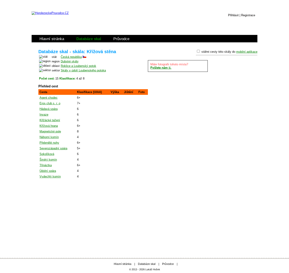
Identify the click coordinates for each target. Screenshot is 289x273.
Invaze (44, 114)
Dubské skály (70, 61)
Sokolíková (47, 154)
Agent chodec (49, 97)
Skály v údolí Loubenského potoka (83, 70)
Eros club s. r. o (50, 103)
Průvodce (121, 39)
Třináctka (46, 165)
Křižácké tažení (50, 120)
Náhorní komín (49, 137)
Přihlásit (233, 15)
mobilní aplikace (246, 51)
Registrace (248, 15)
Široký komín (48, 159)
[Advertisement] (144, 217)
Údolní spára (48, 171)
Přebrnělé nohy (49, 142)
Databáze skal (88, 39)
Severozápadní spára (53, 148)
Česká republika (71, 57)
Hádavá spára (49, 109)
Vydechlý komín (50, 176)
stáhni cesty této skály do (229, 51)
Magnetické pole (50, 131)
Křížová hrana (49, 125)
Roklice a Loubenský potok (78, 66)
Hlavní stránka (52, 39)
